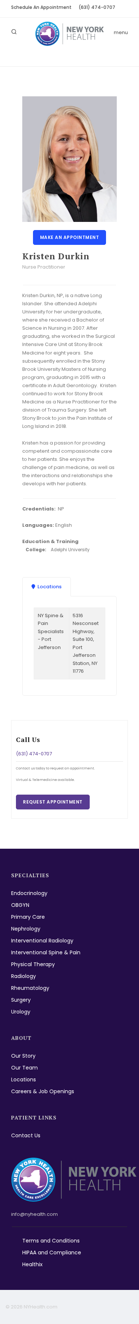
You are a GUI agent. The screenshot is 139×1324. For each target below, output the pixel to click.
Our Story (23, 1055)
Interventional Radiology (42, 940)
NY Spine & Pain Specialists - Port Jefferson (51, 631)
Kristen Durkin (55, 256)
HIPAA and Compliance (51, 1252)
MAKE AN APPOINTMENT (69, 237)
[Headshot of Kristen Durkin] (69, 159)
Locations (23, 1079)
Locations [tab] (49, 586)
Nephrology (25, 928)
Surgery (21, 1000)
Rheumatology (30, 988)
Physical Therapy (33, 964)
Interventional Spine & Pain (45, 952)
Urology (20, 1011)
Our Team (24, 1067)
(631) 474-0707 (97, 7)
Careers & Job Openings (42, 1091)
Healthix (32, 1264)
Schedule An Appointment (41, 7)
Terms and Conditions (51, 1240)
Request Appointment (53, 802)
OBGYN (20, 905)
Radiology (23, 976)
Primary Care (28, 917)
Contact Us (25, 1135)
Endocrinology (29, 893)
